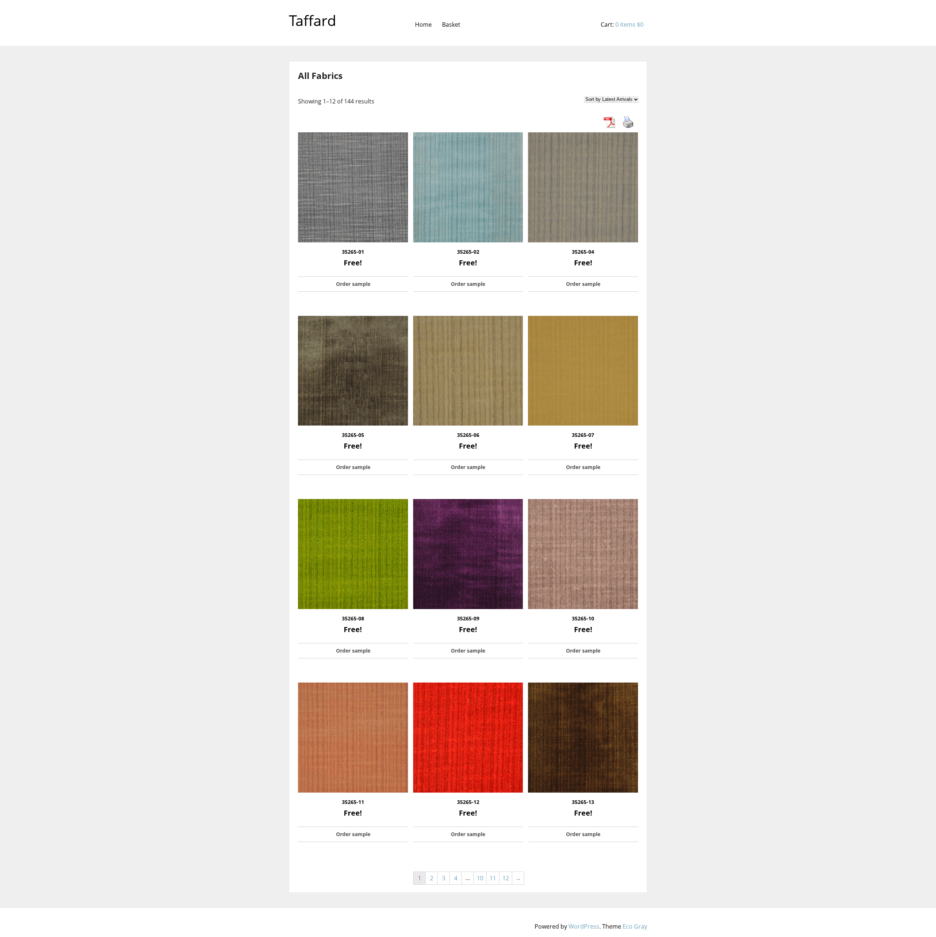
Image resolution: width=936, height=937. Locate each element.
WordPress (584, 926)
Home (423, 24)
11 (493, 878)
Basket (451, 24)
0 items (629, 24)
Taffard (312, 20)
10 (480, 878)
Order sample (353, 283)
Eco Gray (635, 926)
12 (505, 878)
